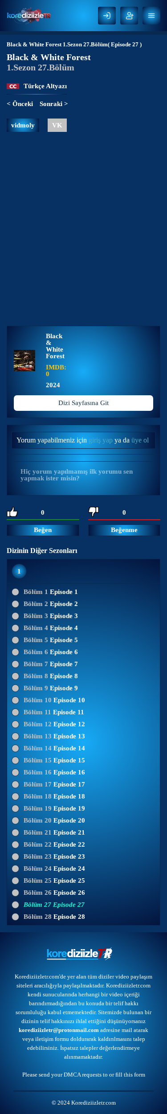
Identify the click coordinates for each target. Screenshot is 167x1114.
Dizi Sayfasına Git (83, 402)
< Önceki (20, 103)
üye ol (140, 440)
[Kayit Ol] (129, 16)
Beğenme (124, 529)
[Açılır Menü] (151, 16)
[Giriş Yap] (107, 16)
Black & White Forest (34, 44)
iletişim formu (52, 1039)
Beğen (43, 529)
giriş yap (101, 440)
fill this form (130, 1074)
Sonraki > (54, 103)
